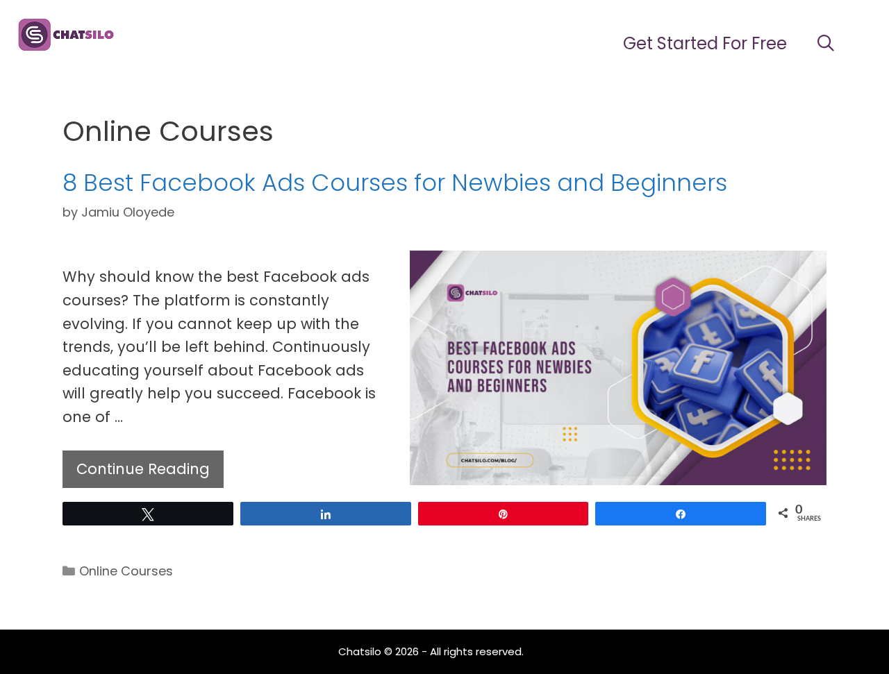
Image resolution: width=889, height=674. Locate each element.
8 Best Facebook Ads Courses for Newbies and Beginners (395, 182)
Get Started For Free (705, 43)
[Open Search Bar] (825, 43)
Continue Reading (143, 469)
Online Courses (126, 571)
